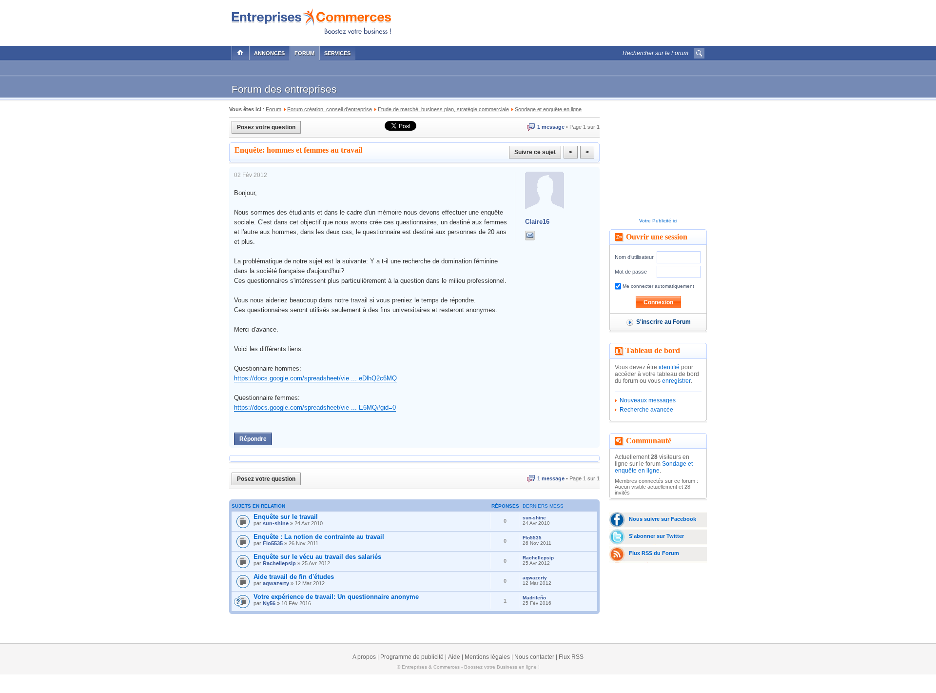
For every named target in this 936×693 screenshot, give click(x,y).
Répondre (253, 439)
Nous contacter (534, 656)
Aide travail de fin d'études (294, 576)
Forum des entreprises (284, 89)
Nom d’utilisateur (634, 257)
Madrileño (534, 597)
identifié (669, 367)
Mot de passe (631, 272)
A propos (364, 656)
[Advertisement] (590, 20)
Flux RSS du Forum (654, 553)
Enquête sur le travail (286, 516)
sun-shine (276, 523)
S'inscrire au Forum (663, 321)
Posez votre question (266, 127)
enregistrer (676, 380)
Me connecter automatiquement (657, 286)
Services (337, 53)
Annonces (269, 53)
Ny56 (269, 603)
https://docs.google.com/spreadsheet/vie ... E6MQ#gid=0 (315, 407)
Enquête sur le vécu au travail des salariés (317, 556)
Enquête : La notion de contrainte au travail (319, 536)
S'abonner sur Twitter (656, 536)
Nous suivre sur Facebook (662, 519)
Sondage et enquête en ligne (654, 467)
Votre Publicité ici (658, 220)
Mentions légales (487, 656)
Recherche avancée (646, 409)
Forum (304, 53)
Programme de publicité (412, 656)
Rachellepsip (279, 563)
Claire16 (537, 221)
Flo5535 (273, 543)
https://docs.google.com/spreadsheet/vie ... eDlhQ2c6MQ (315, 378)
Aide (454, 656)
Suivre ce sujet (535, 152)
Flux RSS (571, 656)
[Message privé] (530, 235)
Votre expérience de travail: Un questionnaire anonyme (336, 596)
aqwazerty (276, 583)
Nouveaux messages (648, 400)
